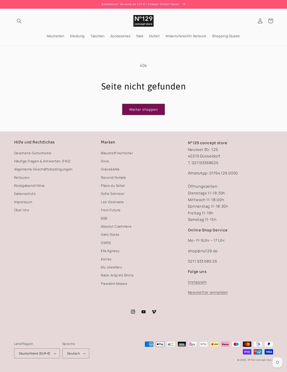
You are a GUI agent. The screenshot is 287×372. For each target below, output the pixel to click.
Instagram (197, 282)
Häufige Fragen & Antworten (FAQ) (42, 161)
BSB (104, 218)
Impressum (23, 202)
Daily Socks (110, 234)
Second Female (113, 177)
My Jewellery (111, 267)
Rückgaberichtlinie (29, 185)
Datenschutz (25, 193)
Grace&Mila (110, 169)
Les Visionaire (112, 202)
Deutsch (73, 353)
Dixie (105, 161)
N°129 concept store (260, 359)
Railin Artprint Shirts (117, 275)
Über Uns (21, 210)
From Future (111, 210)
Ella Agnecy (110, 250)
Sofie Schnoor (112, 193)
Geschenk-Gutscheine (33, 153)
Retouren (22, 177)
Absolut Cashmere (116, 226)
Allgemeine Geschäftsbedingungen (43, 169)
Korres (106, 259)
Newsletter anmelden (208, 292)
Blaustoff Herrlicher (117, 153)
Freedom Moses (114, 283)
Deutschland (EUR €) (35, 353)
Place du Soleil (113, 185)
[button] (19, 21)
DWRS (106, 242)
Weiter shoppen (143, 109)
